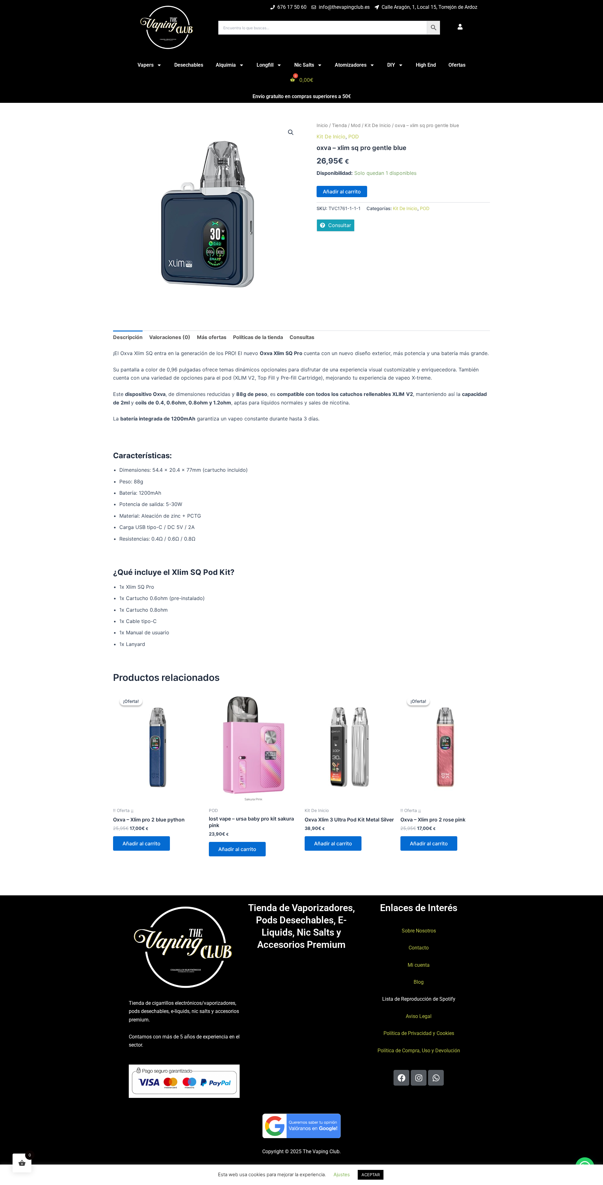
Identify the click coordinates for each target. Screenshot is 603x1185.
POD (353, 136)
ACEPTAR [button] (370, 1174)
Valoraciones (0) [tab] (169, 337)
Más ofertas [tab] (211, 337)
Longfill (265, 65)
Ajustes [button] (342, 1174)
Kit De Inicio (378, 125)
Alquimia (226, 65)
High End (426, 65)
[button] (290, 132)
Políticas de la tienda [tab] (258, 337)
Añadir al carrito (342, 191)
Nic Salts (304, 65)
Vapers (146, 65)
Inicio (322, 125)
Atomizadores (351, 65)
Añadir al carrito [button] (141, 843)
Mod (356, 125)
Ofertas (456, 65)
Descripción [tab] (128, 337)
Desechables (188, 65)
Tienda (339, 125)
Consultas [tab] (302, 337)
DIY (391, 65)
